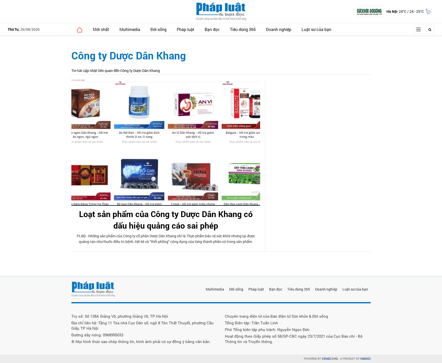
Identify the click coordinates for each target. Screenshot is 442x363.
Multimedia (129, 29)
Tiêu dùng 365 (243, 29)
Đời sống (158, 29)
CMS (330, 358)
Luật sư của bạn (316, 29)
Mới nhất (101, 29)
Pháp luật (185, 29)
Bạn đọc (212, 29)
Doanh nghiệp (278, 29)
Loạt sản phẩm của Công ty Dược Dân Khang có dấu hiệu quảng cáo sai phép (166, 219)
